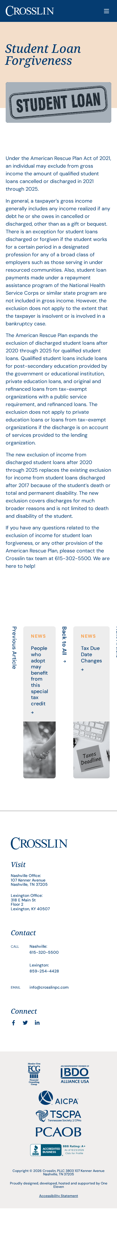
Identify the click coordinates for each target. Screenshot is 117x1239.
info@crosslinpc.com (49, 987)
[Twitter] (25, 1022)
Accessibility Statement (58, 1196)
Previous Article (14, 647)
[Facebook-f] (13, 1022)
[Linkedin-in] (37, 1022)
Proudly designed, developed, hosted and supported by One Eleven (58, 1185)
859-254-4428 (44, 971)
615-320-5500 (44, 952)
